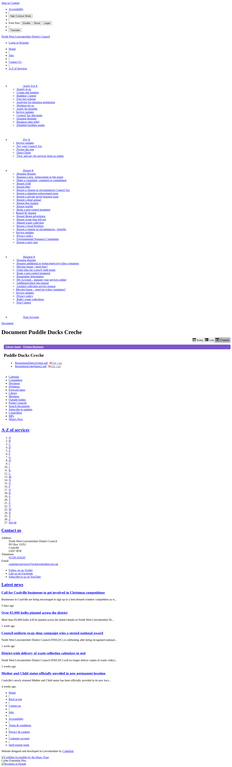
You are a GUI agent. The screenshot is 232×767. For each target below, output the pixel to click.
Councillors (15, 412)
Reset (37, 23)
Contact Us (15, 62)
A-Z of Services (18, 68)
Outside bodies (17, 399)
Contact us (11, 530)
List (211, 340)
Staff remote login (19, 744)
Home (12, 48)
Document (7, 323)
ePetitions (14, 386)
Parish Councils (18, 402)
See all (12, 522)
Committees (15, 380)
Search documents (19, 406)
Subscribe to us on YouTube (25, 576)
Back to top (15, 699)
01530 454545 (17, 557)
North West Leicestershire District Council (25, 36)
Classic (225, 340)
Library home (13, 346)
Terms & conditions (20, 725)
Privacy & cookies (19, 731)
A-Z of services (15, 430)
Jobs (11, 55)
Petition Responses (33, 346)
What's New (16, 419)
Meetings (14, 396)
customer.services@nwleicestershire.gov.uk (33, 564)
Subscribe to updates (20, 409)
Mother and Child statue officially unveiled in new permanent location (53, 673)
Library (13, 393)
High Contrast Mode (20, 16)
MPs (11, 416)
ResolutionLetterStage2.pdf (38, 366)
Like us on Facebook (21, 573)
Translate (15, 30)
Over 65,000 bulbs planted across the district (34, 613)
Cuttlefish (68, 751)
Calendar (14, 376)
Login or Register (19, 42)
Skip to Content (10, 3)
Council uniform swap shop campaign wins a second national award (52, 633)
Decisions (14, 383)
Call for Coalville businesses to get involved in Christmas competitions (53, 592)
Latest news (12, 584)
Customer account (19, 738)
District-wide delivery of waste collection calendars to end (43, 653)
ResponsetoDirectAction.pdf (38, 363)
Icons (200, 340)
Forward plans (17, 389)
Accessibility (16, 9)
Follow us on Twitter (21, 570)
